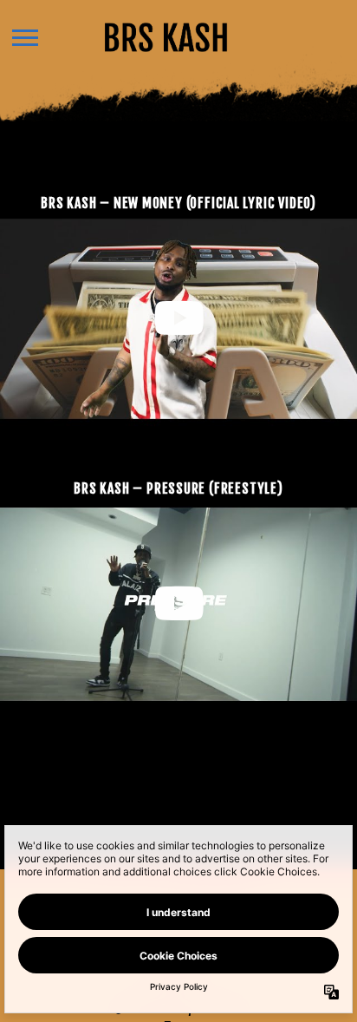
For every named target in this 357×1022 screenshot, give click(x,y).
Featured (172, 158)
